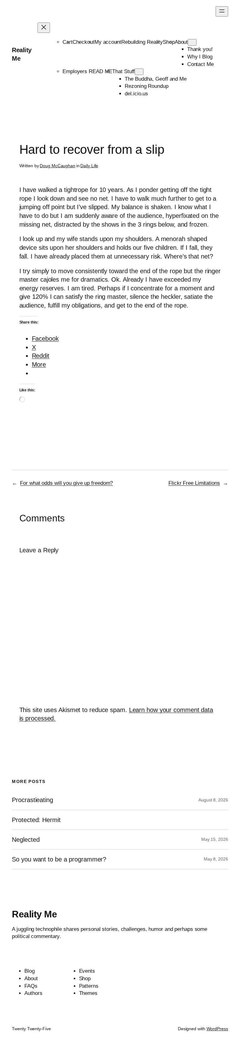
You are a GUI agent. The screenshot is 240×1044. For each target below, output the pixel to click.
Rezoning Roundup (146, 86)
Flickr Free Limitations (194, 483)
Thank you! (200, 49)
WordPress (217, 1028)
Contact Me (200, 64)
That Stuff (123, 71)
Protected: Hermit (36, 819)
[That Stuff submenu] (139, 71)
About (181, 42)
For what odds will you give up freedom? (66, 483)
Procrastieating (32, 799)
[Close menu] (44, 28)
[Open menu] (222, 11)
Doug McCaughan (57, 165)
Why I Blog (199, 57)
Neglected (25, 839)
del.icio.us (136, 94)
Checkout (83, 42)
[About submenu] (192, 42)
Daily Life (89, 165)
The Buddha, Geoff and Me (156, 79)
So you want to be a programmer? (59, 859)
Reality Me (34, 914)
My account (107, 42)
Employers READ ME (87, 71)
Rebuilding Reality (142, 42)
